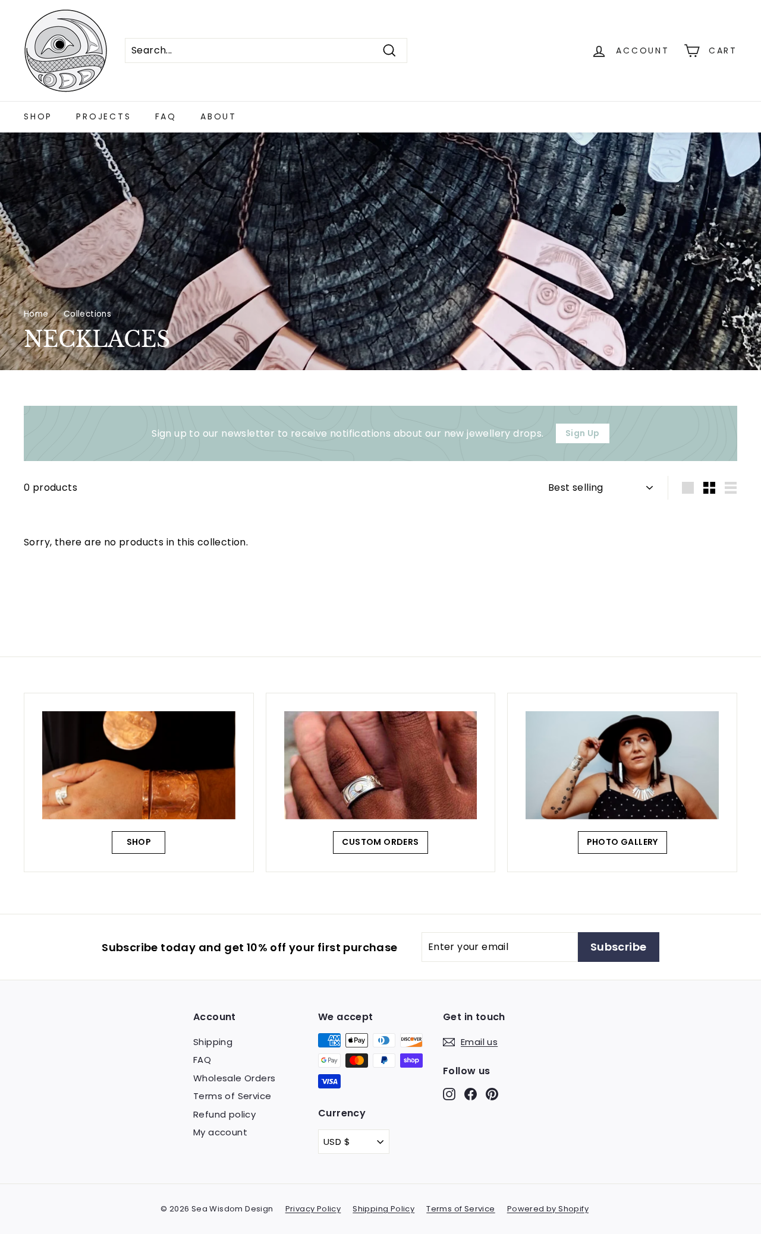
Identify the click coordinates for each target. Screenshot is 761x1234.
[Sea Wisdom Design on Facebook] (470, 1094)
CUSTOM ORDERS (380, 842)
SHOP (139, 842)
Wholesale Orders (234, 1078)
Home (36, 314)
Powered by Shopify (548, 1208)
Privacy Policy (313, 1208)
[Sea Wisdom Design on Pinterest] (492, 1094)
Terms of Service (232, 1096)
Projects (103, 116)
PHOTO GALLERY (622, 842)
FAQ (166, 116)
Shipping (212, 1042)
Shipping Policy (383, 1208)
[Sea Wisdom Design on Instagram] (449, 1094)
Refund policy (224, 1114)
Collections (87, 314)
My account (220, 1132)
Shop (38, 116)
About (218, 116)
